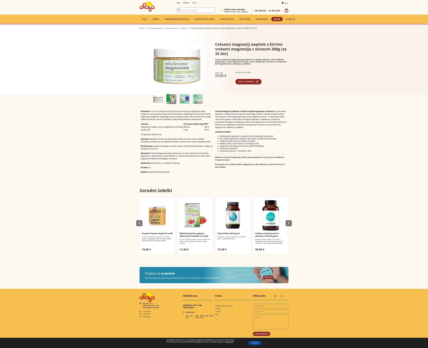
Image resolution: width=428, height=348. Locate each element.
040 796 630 (260, 10)
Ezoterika (245, 19)
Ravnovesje (262, 19)
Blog (178, 3)
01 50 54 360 (147, 311)
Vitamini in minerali (171, 28)
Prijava (286, 3)
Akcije (277, 19)
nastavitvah (229, 342)
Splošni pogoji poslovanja (224, 306)
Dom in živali (227, 19)
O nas (194, 3)
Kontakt (186, 3)
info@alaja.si (147, 317)
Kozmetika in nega (205, 19)
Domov (142, 28)
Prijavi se (268, 277)
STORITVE (290, 19)
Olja (144, 19)
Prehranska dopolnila (177, 19)
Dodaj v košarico (246, 82)
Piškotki (218, 309)
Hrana (155, 19)
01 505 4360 (274, 10)
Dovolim (255, 343)
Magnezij (184, 28)
